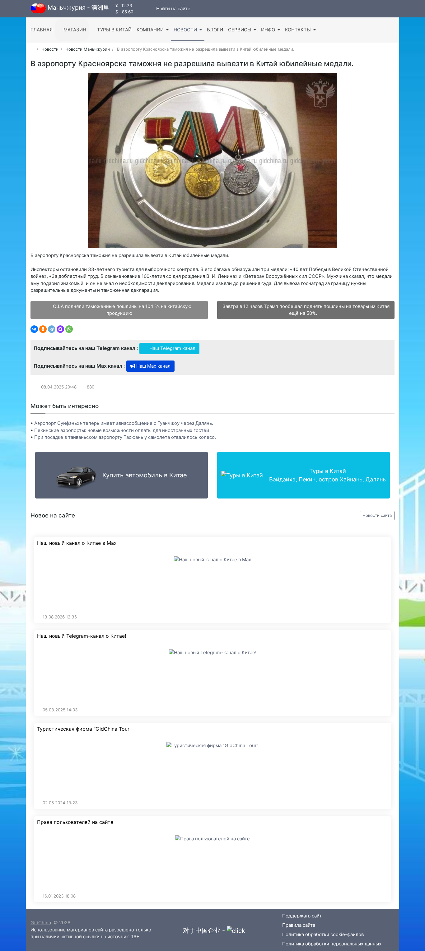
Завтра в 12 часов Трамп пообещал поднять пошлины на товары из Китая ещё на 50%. (306, 309)
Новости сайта (377, 515)
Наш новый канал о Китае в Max (77, 543)
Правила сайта (298, 925)
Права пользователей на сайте (75, 822)
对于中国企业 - (205, 930)
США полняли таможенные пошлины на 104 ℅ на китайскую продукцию (121, 309)
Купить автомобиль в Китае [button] (144, 475)
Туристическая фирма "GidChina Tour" (84, 729)
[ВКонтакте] (34, 329)
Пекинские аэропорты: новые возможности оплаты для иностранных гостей (121, 430)
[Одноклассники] (43, 329)
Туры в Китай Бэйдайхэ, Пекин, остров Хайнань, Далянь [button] (327, 475)
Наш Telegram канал (171, 348)
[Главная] (32, 49)
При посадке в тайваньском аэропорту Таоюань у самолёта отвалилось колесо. (125, 437)
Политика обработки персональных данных (331, 944)
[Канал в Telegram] (145, 8)
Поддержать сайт (302, 916)
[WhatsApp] (69, 329)
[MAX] (60, 329)
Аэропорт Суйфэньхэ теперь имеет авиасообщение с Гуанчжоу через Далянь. (123, 423)
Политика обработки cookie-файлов (323, 934)
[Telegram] (51, 329)
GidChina (40, 923)
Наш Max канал (152, 366)
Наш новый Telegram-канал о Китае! (81, 636)
